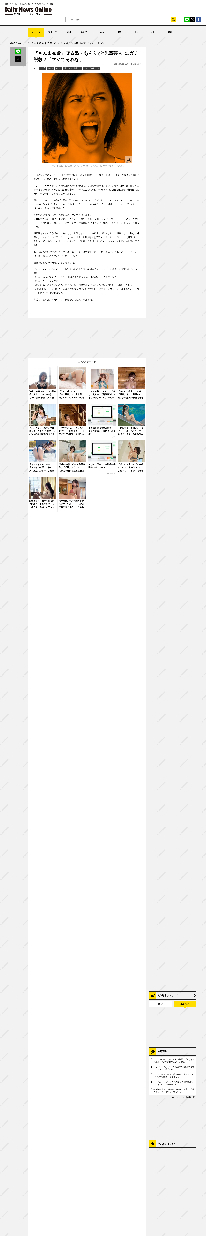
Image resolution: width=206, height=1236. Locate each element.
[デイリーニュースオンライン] (28, 9)
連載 (170, 32)
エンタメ (35, 32)
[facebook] (198, 19)
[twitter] (192, 19)
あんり (50, 68)
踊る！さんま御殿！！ (72, 68)
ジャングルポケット (91, 68)
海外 (120, 32)
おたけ (58, 68)
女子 (136, 32)
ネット (103, 32)
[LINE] (187, 19)
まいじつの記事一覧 (184, 1097)
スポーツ (52, 32)
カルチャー (86, 32)
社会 (69, 32)
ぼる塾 (42, 68)
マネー (153, 32)
